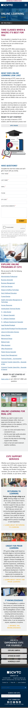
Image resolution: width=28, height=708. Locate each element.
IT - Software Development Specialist (12, 322)
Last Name (4, 180)
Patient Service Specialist (8, 352)
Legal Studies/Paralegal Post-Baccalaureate (14, 328)
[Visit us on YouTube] (11, 702)
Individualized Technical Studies (10, 308)
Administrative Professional (9, 276)
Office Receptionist (6, 348)
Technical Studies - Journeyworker (11, 358)
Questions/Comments (8, 206)
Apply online (5, 379)
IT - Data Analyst (6, 312)
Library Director (5, 335)
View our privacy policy (12, 235)
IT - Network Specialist (8, 315)
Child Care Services (7, 286)
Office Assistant (5, 345)
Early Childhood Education (9, 293)
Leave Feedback (22, 682)
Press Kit (13, 682)
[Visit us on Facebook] (8, 702)
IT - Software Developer (8, 318)
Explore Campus (14, 650)
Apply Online (14, 125)
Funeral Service (5, 296)
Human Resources (6, 305)
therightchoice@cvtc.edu (19, 678)
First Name (4, 173)
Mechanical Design (6, 338)
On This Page (6, 23)
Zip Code (4, 199)
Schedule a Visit (14, 661)
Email (3, 186)
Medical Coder (5, 342)
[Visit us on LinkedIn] (20, 702)
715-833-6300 (6, 678)
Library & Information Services (10, 332)
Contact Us (5, 682)
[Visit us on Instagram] (14, 702)
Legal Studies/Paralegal (8, 325)
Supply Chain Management (9, 355)
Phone (3, 193)
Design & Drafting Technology (10, 290)
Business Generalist (7, 280)
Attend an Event (14, 656)
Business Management (8, 283)
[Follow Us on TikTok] (17, 702)
